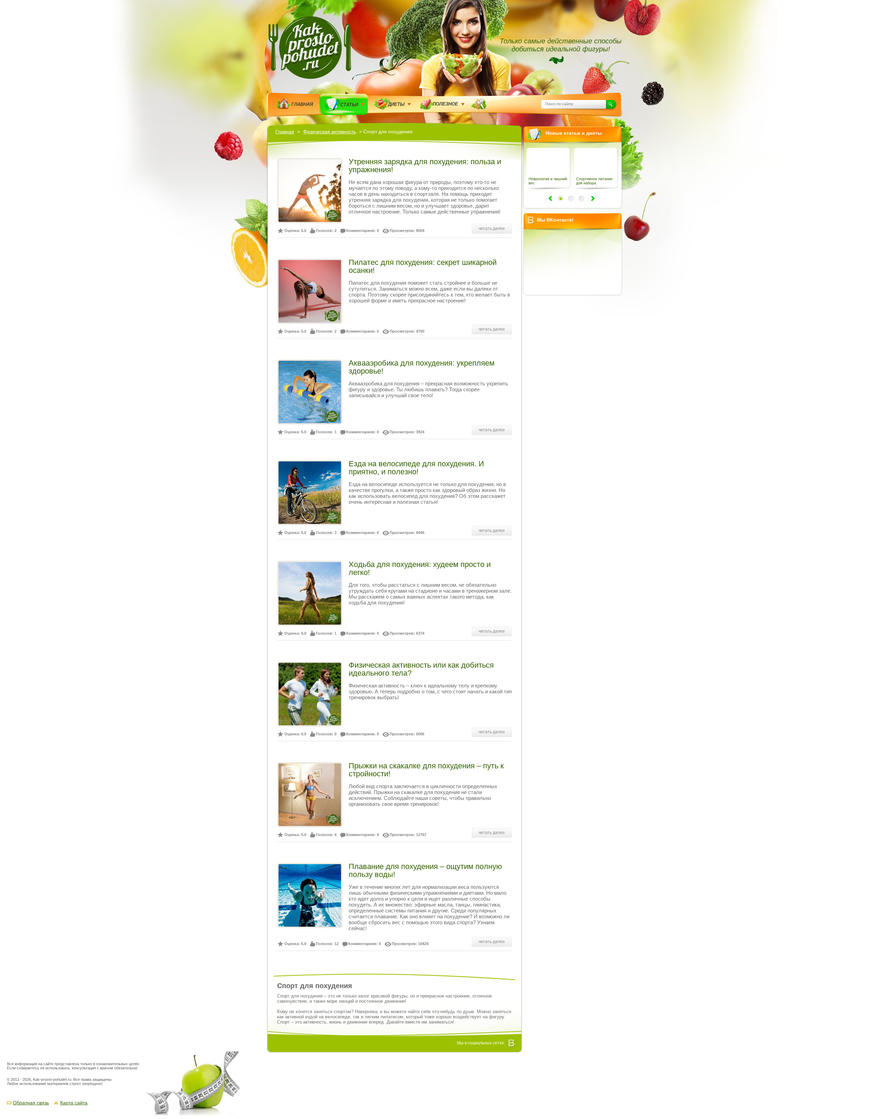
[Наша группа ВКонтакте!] (511, 1043)
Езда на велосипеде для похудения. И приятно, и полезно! (416, 467)
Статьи (349, 104)
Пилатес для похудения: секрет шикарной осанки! (423, 266)
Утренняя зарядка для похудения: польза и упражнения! (425, 165)
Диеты (396, 104)
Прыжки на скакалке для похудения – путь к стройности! (426, 769)
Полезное (445, 104)
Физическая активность (329, 131)
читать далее (492, 228)
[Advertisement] (575, 404)
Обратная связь (31, 1102)
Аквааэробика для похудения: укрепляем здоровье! (422, 367)
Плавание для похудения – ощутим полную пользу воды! (425, 870)
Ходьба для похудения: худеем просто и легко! (420, 568)
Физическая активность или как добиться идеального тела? (421, 669)
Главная (302, 104)
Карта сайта (74, 1102)
